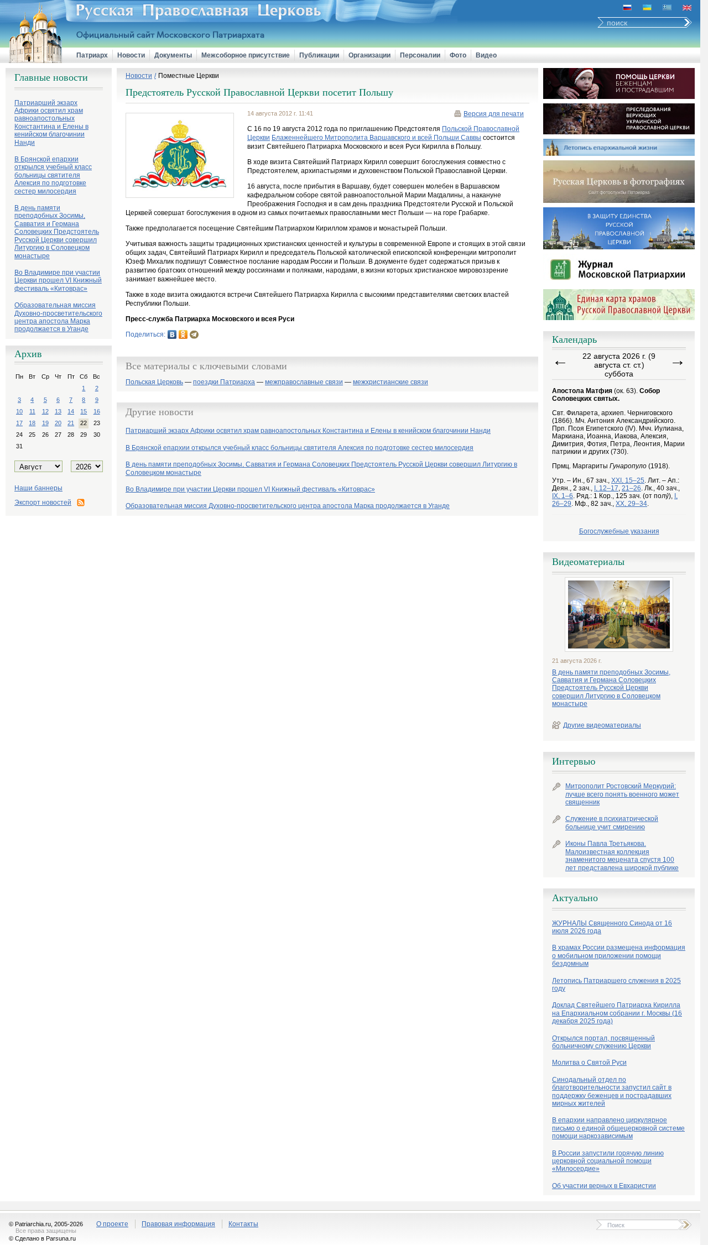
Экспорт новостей (42, 502)
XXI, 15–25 (627, 480)
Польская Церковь (154, 382)
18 (32, 423)
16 (96, 411)
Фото (458, 55)
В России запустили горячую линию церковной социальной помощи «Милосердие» (608, 1161)
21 (70, 423)
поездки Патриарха (224, 382)
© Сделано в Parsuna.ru (42, 1238)
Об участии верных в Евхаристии (604, 1186)
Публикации (319, 55)
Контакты (243, 1224)
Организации (369, 55)
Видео (486, 55)
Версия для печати (494, 114)
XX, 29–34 (631, 504)
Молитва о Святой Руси (589, 1062)
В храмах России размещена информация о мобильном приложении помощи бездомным (618, 955)
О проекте (112, 1224)
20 (58, 423)
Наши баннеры (38, 488)
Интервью (573, 761)
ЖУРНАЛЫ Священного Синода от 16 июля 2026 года (612, 927)
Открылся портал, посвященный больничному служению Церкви (603, 1042)
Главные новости (51, 77)
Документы (173, 55)
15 (83, 411)
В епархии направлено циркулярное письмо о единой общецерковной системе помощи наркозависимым (618, 1128)
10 (19, 411)
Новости (131, 55)
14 (70, 411)
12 (45, 411)
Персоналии (420, 55)
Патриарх (92, 55)
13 (58, 411)
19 (45, 423)
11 (32, 411)
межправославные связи (304, 382)
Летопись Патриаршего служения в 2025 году (616, 984)
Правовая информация (178, 1224)
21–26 (631, 488)
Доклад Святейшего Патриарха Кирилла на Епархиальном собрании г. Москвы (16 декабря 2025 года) (617, 1013)
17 (19, 423)
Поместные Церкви (188, 76)
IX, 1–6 (562, 496)
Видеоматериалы (588, 561)
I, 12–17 (606, 488)
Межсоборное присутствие (245, 55)
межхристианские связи (390, 382)
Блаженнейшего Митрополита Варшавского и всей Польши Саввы (376, 138)
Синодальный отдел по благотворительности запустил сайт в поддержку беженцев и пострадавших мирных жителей (611, 1091)
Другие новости (160, 411)
